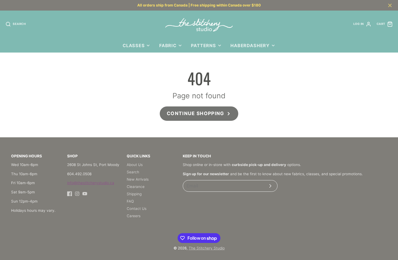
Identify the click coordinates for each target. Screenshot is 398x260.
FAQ (130, 201)
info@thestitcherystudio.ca (90, 183)
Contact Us (136, 208)
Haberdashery (250, 45)
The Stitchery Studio (207, 248)
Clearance (136, 186)
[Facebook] (69, 193)
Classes (134, 45)
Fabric (168, 45)
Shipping (134, 194)
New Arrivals (138, 179)
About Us (135, 164)
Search (133, 172)
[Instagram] (77, 193)
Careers (134, 216)
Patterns (203, 45)
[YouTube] (84, 193)
